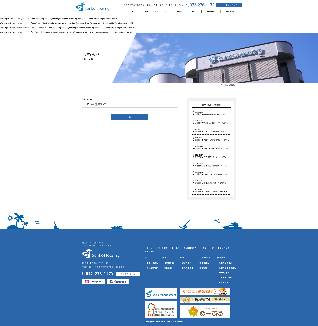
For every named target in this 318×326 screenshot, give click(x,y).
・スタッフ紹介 (161, 248)
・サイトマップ (207, 248)
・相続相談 (149, 251)
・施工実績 (202, 268)
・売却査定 (167, 268)
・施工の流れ (203, 263)
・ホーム (148, 248)
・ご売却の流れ (169, 263)
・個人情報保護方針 (189, 248)
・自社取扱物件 (151, 268)
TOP (131, 11)
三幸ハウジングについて (155, 11)
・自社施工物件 (186, 268)
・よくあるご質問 (224, 278)
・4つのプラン (223, 273)
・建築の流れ (185, 263)
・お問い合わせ (222, 248)
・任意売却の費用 (224, 263)
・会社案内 (174, 248)
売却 (179, 11)
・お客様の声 (222, 282)
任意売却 (230, 11)
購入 (194, 11)
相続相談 (211, 11)
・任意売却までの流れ (226, 268)
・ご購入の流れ (151, 263)
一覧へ (130, 116)
